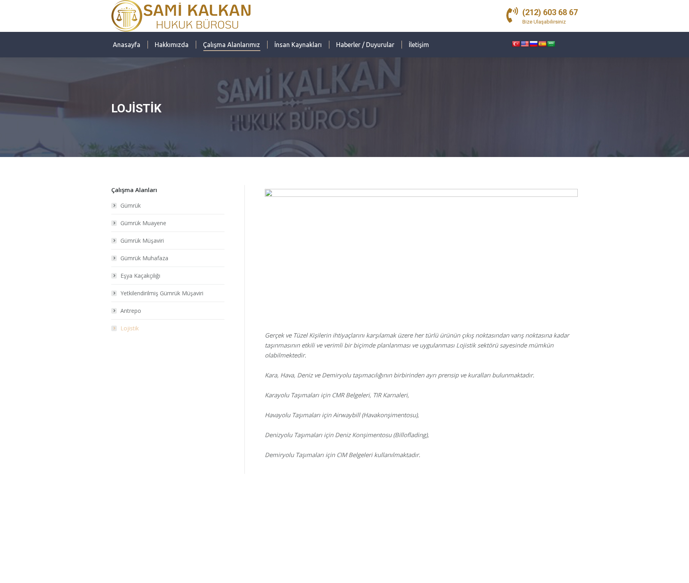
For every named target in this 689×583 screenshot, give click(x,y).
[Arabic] (551, 44)
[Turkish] (516, 44)
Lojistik (129, 328)
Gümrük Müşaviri (142, 240)
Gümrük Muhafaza (144, 258)
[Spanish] (542, 44)
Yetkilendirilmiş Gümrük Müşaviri (161, 293)
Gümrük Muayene (143, 223)
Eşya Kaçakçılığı (140, 275)
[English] (525, 44)
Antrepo (130, 310)
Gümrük (130, 205)
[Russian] (533, 44)
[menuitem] (126, 44)
